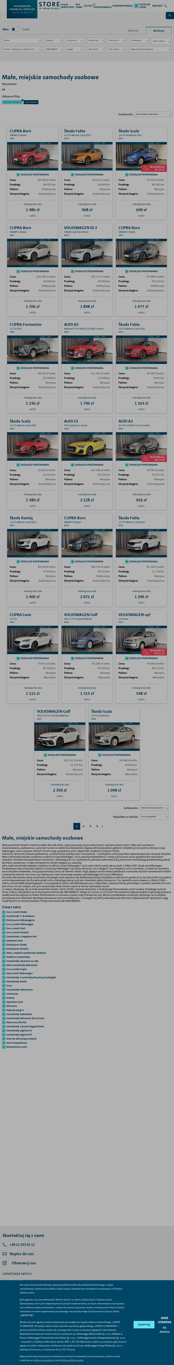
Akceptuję (144, 1324)
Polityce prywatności (44, 1360)
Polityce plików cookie (71, 1360)
